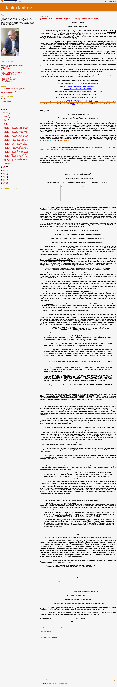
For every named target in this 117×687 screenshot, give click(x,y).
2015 (4, 172)
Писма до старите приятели (8, 78)
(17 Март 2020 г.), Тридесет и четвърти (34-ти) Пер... (16, 143)
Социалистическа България (8, 75)
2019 (4, 166)
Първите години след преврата (9, 74)
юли (5, 120)
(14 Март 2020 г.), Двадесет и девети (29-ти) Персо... (16, 150)
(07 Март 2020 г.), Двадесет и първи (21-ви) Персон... (16, 160)
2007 (4, 183)
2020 (4, 112)
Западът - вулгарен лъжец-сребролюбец (11, 72)
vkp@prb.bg (64, 140)
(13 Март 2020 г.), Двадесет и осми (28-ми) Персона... (16, 151)
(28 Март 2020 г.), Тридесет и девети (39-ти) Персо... (16, 136)
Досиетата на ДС (5, 66)
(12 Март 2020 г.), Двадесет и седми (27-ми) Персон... (16, 152)
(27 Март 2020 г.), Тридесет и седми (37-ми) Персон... (16, 139)
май (5, 123)
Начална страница (78, 680)
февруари (6, 163)
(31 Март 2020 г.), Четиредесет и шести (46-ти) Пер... (16, 127)
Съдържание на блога (7, 92)
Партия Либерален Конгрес (8, 69)
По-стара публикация (110, 680)
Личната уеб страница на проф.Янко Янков (12, 91)
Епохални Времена (6, 101)
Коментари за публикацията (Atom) (58, 683)
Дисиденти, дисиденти (7, 77)
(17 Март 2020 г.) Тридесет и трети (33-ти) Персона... (16, 144)
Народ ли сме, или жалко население (10, 63)
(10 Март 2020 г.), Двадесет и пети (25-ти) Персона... (16, 155)
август (5, 119)
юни (5, 121)
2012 (4, 176)
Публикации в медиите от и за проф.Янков (12, 89)
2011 (4, 177)
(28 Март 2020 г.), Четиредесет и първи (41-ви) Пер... (16, 133)
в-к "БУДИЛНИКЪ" (5, 100)
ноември (6, 115)
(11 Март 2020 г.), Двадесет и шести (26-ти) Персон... (16, 154)
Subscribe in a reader (6, 191)
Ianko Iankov (19, 7)
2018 (4, 167)
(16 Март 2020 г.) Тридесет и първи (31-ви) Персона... (16, 147)
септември (6, 117)
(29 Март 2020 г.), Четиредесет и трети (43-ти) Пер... (16, 131)
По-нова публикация (45, 680)
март (5, 125)
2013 (4, 174)
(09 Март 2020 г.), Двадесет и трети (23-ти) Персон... (16, 158)
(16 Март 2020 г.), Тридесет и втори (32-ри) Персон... (16, 146)
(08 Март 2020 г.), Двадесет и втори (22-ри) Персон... (16, 159)
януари (5, 164)
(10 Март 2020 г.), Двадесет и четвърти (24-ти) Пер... (16, 156)
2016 (4, 170)
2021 (4, 111)
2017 (4, 169)
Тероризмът (4, 67)
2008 (4, 182)
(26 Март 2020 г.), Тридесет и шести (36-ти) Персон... (16, 140)
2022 (4, 109)
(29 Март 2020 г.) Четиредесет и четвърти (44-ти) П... (16, 129)
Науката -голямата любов (8, 79)
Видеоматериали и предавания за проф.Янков (13, 88)
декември (6, 113)
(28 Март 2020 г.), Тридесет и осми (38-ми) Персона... (16, 137)
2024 (4, 108)
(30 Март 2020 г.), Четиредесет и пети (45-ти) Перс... (16, 128)
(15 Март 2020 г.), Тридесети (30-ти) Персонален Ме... (16, 148)
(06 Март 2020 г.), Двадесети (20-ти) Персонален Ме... (16, 162)
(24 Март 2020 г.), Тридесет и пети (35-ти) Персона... (16, 142)
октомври (6, 116)
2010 (4, 179)
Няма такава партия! (6, 73)
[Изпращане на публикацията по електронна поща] (62, 627)
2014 (4, 173)
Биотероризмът (5, 68)
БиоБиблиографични (6, 81)
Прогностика (4, 80)
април (5, 124)
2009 (4, 180)
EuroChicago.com (5, 98)
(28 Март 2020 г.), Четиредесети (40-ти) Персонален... (16, 135)
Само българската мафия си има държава (12, 65)
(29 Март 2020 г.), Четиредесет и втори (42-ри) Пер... (16, 132)
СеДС (2, 71)
